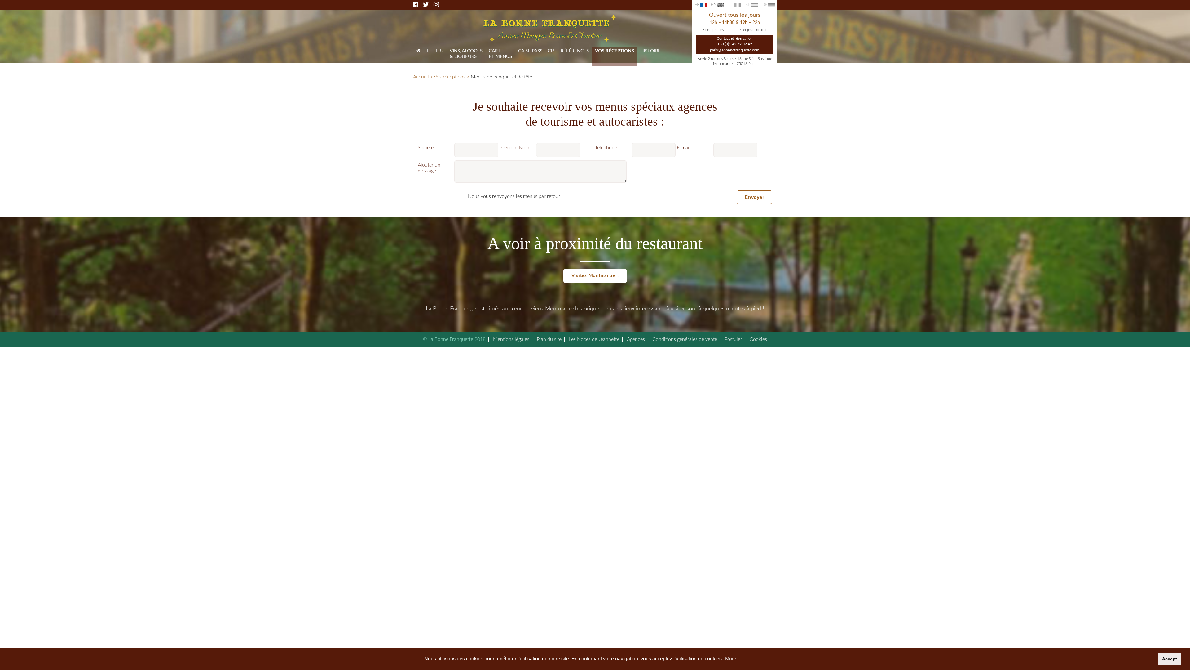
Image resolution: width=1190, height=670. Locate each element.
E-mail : (685, 147)
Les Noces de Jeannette (594, 339)
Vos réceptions (449, 76)
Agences (636, 339)
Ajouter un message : (429, 168)
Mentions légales (511, 339)
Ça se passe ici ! (536, 51)
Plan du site (549, 339)
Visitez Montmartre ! (595, 275)
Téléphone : (607, 147)
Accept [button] (1169, 658)
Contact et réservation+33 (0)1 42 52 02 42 (735, 41)
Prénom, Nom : (516, 147)
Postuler (733, 339)
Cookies (758, 339)
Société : (427, 147)
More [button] (730, 658)
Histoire (650, 51)
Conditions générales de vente (684, 339)
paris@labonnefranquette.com (734, 50)
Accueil (421, 76)
